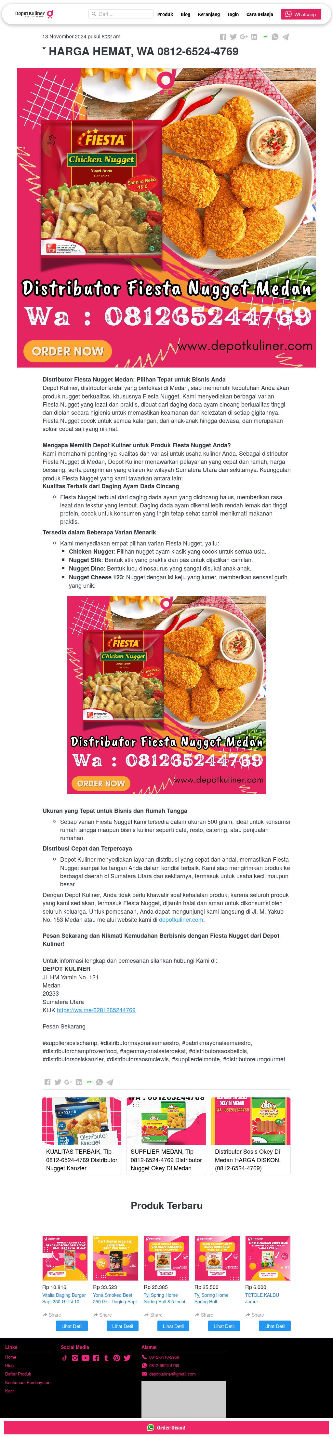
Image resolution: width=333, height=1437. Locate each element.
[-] (65, 1358)
